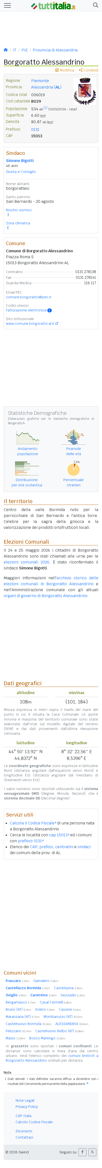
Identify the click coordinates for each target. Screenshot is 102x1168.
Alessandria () (46, 87)
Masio (15, 1038)
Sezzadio (73, 995)
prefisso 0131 (30, 840)
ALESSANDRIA (71, 1024)
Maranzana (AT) (23, 1016)
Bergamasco (21, 1002)
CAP (33, 846)
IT (14, 50)
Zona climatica (18, 223)
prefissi (46, 846)
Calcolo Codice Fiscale (34, 1122)
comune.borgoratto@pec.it (28, 297)
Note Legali (25, 1100)
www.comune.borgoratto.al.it (30, 323)
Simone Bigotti (20, 160)
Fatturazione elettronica (28, 310)
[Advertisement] (51, 914)
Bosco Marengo (47, 1038)
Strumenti (24, 1131)
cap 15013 (58, 835)
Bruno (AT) (18, 1009)
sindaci (84, 846)
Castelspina (68, 988)
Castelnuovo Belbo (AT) (59, 1031)
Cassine (70, 1009)
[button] (94, 5)
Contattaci (24, 1137)
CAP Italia (23, 1116)
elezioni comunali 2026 (26, 562)
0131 (35, 129)
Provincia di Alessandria (55, 50)
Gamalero (45, 981)
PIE (25, 50)
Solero (45, 1009)
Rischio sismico (19, 210)
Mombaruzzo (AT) (63, 1016)
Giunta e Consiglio (21, 171)
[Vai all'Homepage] (53, 5)
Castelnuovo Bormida (28, 1024)
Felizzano (18, 1031)
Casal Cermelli (56, 1002)
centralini (64, 846)
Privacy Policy (27, 1106)
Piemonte (40, 80)
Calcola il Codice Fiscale (32, 823)
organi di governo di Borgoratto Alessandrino (45, 595)
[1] (45, 108)
